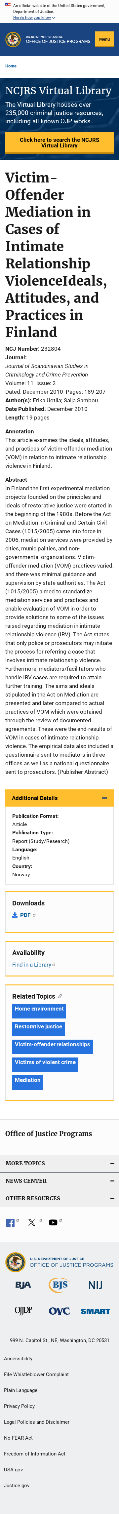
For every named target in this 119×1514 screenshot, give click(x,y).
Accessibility (18, 1359)
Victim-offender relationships (52, 1044)
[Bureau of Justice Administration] (23, 1290)
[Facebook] (12, 1224)
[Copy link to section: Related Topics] (58, 995)
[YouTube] (55, 1224)
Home (11, 65)
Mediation (28, 1080)
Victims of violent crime (45, 1062)
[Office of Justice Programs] (13, 39)
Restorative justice (38, 1026)
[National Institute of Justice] (95, 1290)
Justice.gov (16, 1486)
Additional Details (35, 798)
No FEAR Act (18, 1438)
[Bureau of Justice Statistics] (59, 1294)
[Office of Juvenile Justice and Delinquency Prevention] (23, 1316)
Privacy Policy (19, 1406)
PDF (26, 915)
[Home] (58, 39)
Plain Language (20, 1390)
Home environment (39, 1008)
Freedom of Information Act (34, 1454)
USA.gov (13, 1470)
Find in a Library (31, 964)
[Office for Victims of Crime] (59, 1316)
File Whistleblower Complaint (36, 1374)
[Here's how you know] (59, 11)
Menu (104, 39)
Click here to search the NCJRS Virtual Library (59, 143)
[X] (34, 1224)
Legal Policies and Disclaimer (36, 1422)
